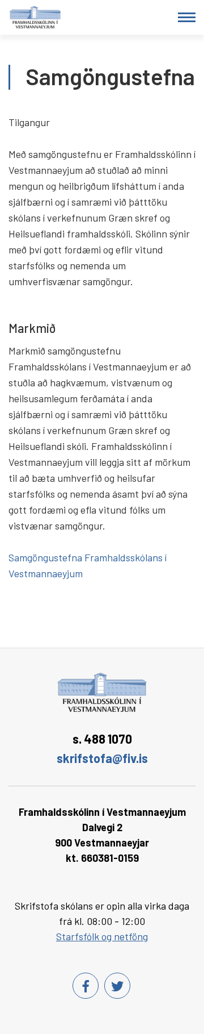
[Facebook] (86, 986)
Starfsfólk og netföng (102, 936)
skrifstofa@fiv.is (102, 758)
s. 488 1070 (102, 738)
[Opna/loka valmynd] (186, 17)
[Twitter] (117, 986)
